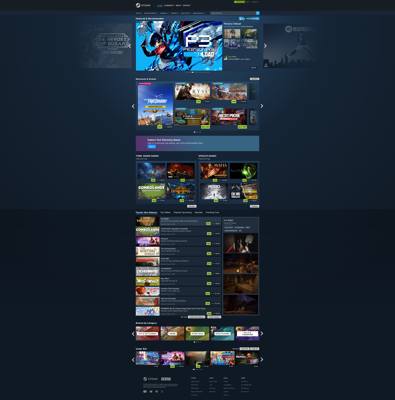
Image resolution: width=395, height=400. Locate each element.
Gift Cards (194, 395)
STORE (160, 5)
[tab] (146, 212)
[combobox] (233, 13)
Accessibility (227, 385)
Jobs (210, 385)
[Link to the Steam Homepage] (143, 7)
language (254, 2)
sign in (248, 2)
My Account (245, 391)
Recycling (212, 391)
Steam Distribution (197, 391)
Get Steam (244, 381)
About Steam (195, 381)
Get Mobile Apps (246, 385)
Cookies (226, 391)
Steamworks (195, 388)
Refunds (226, 395)
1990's (248, 227)
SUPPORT (186, 5)
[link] (240, 67)
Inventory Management (231, 230)
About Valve (213, 381)
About (178, 5)
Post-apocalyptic (239, 227)
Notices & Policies (229, 388)
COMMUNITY (169, 5)
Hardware (212, 388)
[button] (139, 13)
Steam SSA (194, 385)
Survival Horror (229, 227)
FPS (240, 230)
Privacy (226, 381)
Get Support (245, 388)
